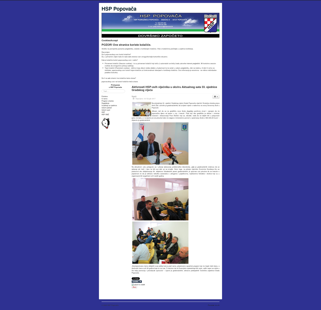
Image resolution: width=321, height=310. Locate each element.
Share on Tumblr (137, 281)
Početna (105, 96)
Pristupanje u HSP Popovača (115, 86)
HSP (103, 112)
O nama (104, 99)
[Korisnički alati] (216, 97)
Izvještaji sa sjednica (109, 105)
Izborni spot (106, 110)
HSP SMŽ (105, 114)
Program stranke (108, 101)
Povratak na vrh (213, 305)
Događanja (105, 103)
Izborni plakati (107, 108)
